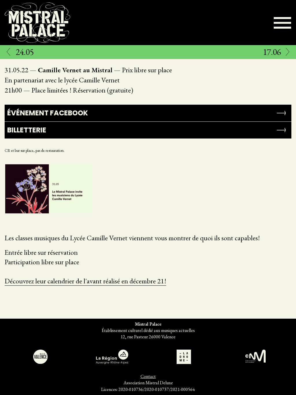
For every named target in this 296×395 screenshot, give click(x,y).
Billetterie (26, 130)
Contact (148, 376)
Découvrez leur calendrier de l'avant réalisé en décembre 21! (85, 280)
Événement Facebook (47, 113)
